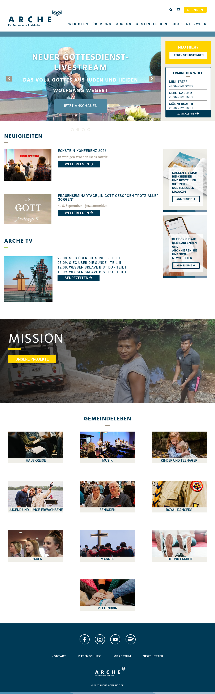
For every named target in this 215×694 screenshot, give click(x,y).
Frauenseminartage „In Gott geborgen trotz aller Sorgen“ (108, 197)
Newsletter (153, 656)
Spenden (195, 10)
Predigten (77, 24)
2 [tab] (77, 129)
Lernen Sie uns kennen (188, 55)
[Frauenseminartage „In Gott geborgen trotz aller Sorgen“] (27, 227)
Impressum (122, 656)
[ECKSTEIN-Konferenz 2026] (27, 184)
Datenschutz (89, 656)
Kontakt (59, 656)
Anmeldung (184, 265)
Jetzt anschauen (82, 106)
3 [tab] (83, 129)
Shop (177, 24)
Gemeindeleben (152, 24)
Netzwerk (196, 24)
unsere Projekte (32, 359)
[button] (188, 84)
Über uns (102, 24)
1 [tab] (72, 129)
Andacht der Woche (82, 79)
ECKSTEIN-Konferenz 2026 (82, 151)
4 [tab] (88, 129)
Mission (123, 24)
